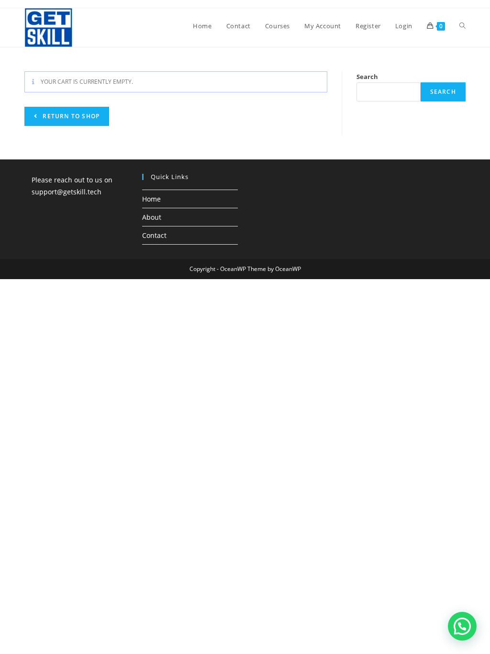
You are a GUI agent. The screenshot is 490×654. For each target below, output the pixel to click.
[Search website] (462, 26)
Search (367, 76)
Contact (154, 235)
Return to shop (70, 116)
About (151, 217)
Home (151, 198)
